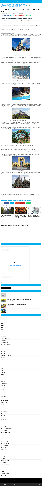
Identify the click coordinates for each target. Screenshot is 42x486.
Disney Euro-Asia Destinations (6, 355)
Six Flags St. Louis (4, 447)
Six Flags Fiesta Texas (4, 430)
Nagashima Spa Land (4, 406)
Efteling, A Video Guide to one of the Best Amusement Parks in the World (19, 299)
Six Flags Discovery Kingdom (6, 428)
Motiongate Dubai (4, 402)
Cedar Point (3, 351)
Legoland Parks (3, 396)
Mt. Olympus (3, 404)
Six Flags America (4, 426)
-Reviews (2, 325)
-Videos (2, 331)
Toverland (3, 458)
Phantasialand (3, 417)
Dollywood (3, 361)
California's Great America (5, 346)
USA (1, 466)
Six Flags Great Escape (5, 436)
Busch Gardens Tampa (4, 342)
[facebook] (20, 1)
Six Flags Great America (5, 434)
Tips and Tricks (20, 200)
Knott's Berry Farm (4, 391)
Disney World (8, 200)
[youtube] (18, 1)
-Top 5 (4, 200)
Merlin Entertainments (5, 400)
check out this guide (29, 26)
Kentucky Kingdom (4, 383)
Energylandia (3, 366)
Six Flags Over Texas (4, 445)
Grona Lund (3, 372)
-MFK (1, 321)
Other (2, 413)
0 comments (22, 13)
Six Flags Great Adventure (5, 432)
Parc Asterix (3, 415)
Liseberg (2, 398)
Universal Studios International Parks (7, 464)
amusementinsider (13, 279)
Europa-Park (3, 368)
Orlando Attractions (4, 411)
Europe (2, 370)
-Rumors (2, 327)
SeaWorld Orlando (14, 200)
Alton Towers (3, 336)
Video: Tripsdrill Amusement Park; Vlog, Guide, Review (16, 309)
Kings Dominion (3, 385)
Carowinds (3, 349)
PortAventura (3, 419)
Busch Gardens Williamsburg (6, 344)
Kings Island (3, 387)
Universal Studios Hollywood (6, 462)
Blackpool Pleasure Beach (5, 338)
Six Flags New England (5, 441)
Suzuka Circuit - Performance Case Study (14, 293)
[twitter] (22, 1)
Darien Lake (3, 353)
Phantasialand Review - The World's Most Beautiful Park (16, 304)
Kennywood (3, 381)
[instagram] (24, 1)
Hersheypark (3, 376)
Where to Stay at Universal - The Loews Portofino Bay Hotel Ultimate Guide (34, 216)
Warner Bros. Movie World (5, 473)
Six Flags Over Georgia (5, 443)
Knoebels (2, 389)
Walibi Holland (3, 469)
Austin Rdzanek (5, 279)
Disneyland (3, 359)
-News (2, 323)
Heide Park (2, 374)
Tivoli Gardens (3, 456)
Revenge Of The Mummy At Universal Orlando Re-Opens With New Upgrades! (20, 216)
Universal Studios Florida (28, 200)
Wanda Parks (3, 471)
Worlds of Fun (3, 475)
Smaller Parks (3, 449)
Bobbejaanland (3, 340)
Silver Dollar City (4, 424)
